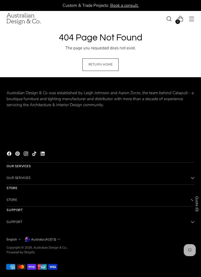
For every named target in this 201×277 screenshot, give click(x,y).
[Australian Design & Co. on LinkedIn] (43, 154)
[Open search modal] (169, 19)
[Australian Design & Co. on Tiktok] (35, 154)
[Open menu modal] (191, 19)
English (12, 239)
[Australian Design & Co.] (24, 19)
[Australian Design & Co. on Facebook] (10, 154)
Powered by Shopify (21, 252)
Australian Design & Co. (50, 247)
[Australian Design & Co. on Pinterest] (18, 154)
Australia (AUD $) (43, 239)
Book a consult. (124, 5)
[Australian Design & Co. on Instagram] (26, 154)
